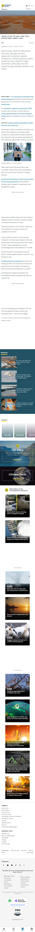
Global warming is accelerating (12, 261)
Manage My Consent (7, 818)
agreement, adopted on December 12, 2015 (18, 108)
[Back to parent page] (4, 7)
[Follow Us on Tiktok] (16, 865)
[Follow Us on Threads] (20, 865)
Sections (28, 9)
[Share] (2, 43)
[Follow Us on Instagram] (8, 865)
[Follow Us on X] (24, 865)
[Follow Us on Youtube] (12, 865)
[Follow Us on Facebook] (4, 865)
